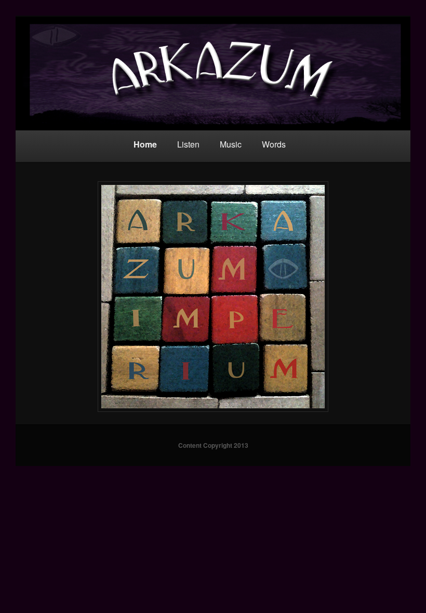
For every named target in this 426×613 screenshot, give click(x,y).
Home (145, 144)
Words (274, 144)
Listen (188, 144)
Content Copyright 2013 (213, 445)
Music (231, 144)
